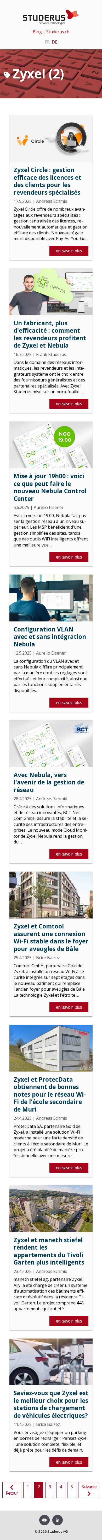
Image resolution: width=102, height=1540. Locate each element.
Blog (37, 32)
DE (54, 42)
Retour (12, 1493)
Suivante (89, 1487)
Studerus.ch (57, 32)
